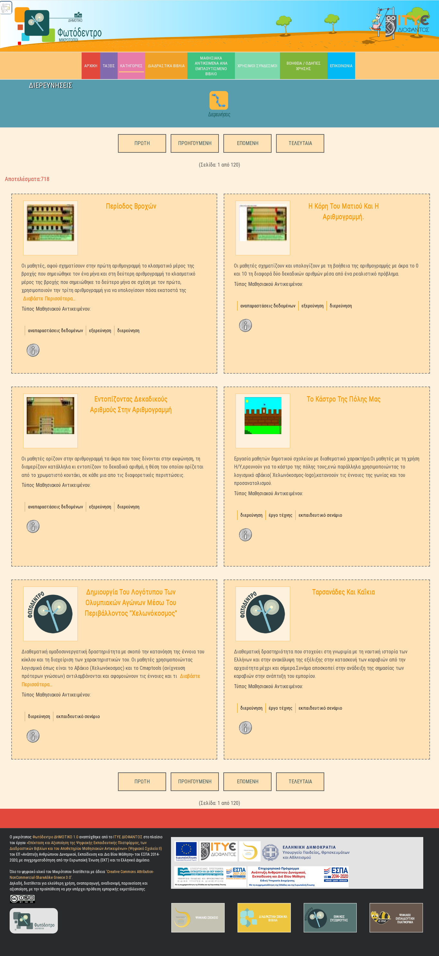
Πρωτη (142, 143)
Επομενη (247, 143)
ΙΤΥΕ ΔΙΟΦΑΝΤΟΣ (127, 837)
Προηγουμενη (194, 143)
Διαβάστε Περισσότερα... (49, 299)
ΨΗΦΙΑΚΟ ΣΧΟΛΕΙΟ (207, 917)
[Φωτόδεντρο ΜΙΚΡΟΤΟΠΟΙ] (34, 920)
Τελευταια (300, 143)
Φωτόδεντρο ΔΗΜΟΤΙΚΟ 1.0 (55, 837)
